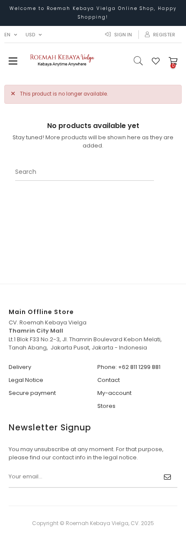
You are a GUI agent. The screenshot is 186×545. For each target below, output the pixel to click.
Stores (106, 406)
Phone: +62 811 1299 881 (128, 367)
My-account (114, 393)
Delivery (20, 367)
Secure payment (32, 393)
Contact (108, 380)
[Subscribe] (167, 477)
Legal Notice (26, 380)
